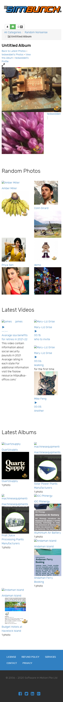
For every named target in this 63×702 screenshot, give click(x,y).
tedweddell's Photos (12, 54)
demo (37, 265)
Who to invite (42, 339)
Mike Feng (40, 398)
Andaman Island (44, 546)
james (19, 321)
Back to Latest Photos (14, 51)
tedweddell (54, 114)
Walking (39, 365)
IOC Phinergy (42, 501)
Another (39, 410)
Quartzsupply (10, 449)
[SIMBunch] (34, 9)
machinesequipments (47, 452)
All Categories (12, 32)
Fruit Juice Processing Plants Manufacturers (13, 539)
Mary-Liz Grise (43, 327)
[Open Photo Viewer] (31, 65)
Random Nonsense (36, 32)
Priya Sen (7, 265)
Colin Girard (41, 208)
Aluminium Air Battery (47, 532)
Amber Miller (9, 188)
